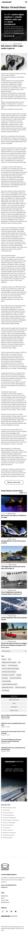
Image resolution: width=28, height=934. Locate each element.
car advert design (6, 681)
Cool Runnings (5, 690)
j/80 (19, 662)
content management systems (9, 684)
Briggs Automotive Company (9, 662)
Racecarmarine (5, 902)
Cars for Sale (4, 900)
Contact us (4, 887)
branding (19, 675)
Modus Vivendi (17, 44)
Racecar (4, 659)
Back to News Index (14, 482)
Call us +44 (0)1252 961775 (8, 885)
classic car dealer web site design (10, 668)
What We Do (4, 896)
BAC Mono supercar (20, 687)
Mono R (4, 665)
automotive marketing (15, 678)
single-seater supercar (7, 687)
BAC (9, 659)
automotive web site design (9, 671)
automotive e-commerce (8, 675)
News (2, 898)
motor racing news (12, 665)
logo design (5, 678)
